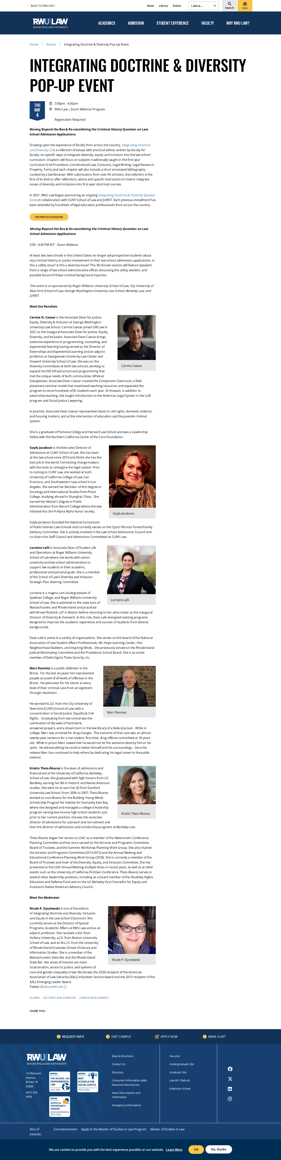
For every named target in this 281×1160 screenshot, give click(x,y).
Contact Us (118, 1064)
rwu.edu (174, 1056)
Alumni (35, 998)
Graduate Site (178, 1072)
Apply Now (169, 1037)
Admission (136, 23)
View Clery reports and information (126, 1095)
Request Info (73, 1037)
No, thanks (219, 1149)
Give (245, 8)
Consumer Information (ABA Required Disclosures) (129, 1082)
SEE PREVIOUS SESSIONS (49, 217)
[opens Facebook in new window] (230, 1069)
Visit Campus (121, 1037)
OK (196, 1149)
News (150, 5)
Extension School (179, 1088)
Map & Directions (122, 1056)
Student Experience (173, 23)
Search (229, 8)
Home (34, 44)
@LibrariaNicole (51, 987)
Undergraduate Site (181, 1064)
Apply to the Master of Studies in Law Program (113, 1129)
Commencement (65, 1129)
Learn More (174, 1149)
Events (177, 5)
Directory (117, 1072)
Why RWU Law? (237, 23)
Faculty (207, 23)
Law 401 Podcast (179, 1080)
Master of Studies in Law (167, 1129)
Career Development (94, 998)
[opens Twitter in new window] (230, 1079)
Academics (106, 23)
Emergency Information (126, 1105)
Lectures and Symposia (59, 998)
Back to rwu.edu (43, 5)
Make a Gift (217, 1037)
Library (163, 5)
